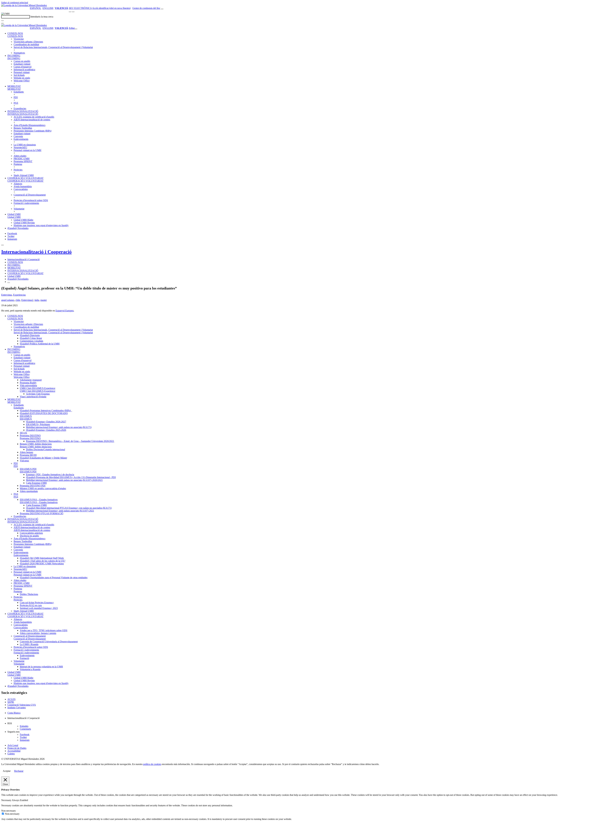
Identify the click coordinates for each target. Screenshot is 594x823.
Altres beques (26, 452)
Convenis (18, 136)
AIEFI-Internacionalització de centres (32, 119)
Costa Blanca (13, 713)
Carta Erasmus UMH (36, 483)
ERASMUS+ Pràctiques (38, 424)
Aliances (18, 183)
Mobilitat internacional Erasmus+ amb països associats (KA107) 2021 (60, 510)
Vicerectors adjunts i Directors (28, 41)
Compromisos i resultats (31, 341)
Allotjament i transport (31, 380)
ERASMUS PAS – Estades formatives (39, 499)
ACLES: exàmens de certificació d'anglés (34, 117)
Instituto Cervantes (16, 707)
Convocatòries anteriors (31, 533)
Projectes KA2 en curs (31, 605)
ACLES (11, 699)
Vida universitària (28, 385)
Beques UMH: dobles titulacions (36, 444)
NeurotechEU (20, 147)
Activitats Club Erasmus (38, 393)
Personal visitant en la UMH (27, 150)
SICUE (23, 432)
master (43, 300)
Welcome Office (22, 80)
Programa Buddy (28, 382)
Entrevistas (6, 295)
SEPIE (10, 702)
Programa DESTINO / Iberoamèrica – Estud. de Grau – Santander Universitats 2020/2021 (70, 441)
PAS (16, 103)
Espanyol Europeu (65, 310)
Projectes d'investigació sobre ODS (31, 200)
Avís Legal (12, 745)
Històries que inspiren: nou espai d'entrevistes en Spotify (41, 225)
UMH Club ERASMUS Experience (37, 388)
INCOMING (13, 55)
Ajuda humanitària (23, 186)
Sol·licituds (19, 75)
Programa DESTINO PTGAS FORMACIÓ (41, 513)
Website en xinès (22, 78)
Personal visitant (22, 72)
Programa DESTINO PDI (32, 485)
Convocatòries (21, 189)
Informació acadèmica (24, 69)
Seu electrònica (80, 8)
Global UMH (14, 214)
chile (17, 300)
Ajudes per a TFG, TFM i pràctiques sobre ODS (43, 630)
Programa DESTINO (30, 435)
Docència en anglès (29, 535)
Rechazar (18, 771)
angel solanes (7, 300)
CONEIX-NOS (15, 33)
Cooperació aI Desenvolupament (30, 194)
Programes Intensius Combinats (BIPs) (32, 130)
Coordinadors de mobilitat (26, 44)
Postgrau (18, 164)
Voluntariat (19, 208)
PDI (16, 97)
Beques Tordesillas (23, 128)
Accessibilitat (13, 751)
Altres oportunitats (29, 491)
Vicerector (19, 39)
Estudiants (19, 91)
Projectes (18, 169)
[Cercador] (70, 11)
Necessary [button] (6, 800)
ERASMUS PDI (28, 469)
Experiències (20, 108)
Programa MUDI (28, 455)
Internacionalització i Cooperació (36, 252)
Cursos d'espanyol (22, 66)
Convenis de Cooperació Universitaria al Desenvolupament (49, 641)
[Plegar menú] (76, 28)
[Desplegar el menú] (73, 11)
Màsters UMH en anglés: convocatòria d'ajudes (43, 488)
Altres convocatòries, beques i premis (38, 633)
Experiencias (19, 295)
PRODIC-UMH (22, 158)
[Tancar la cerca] (2, 23)
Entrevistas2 (27, 300)
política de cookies (152, 764)
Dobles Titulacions (29, 594)
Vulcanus (24, 460)
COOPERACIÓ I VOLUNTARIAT (25, 178)
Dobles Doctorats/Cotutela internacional (45, 449)
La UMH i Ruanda (29, 644)
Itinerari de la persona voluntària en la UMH (41, 666)
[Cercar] (2, 20)
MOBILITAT (14, 86)
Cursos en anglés (22, 61)
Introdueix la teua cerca (41, 16)
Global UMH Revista (24, 222)
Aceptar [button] (7, 771)
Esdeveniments (21, 139)
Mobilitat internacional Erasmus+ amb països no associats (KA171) (59, 427)
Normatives (19, 52)
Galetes (11, 753)
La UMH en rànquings (25, 144)
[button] (15, 36)
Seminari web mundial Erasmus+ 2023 (39, 608)
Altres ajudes (20, 155)
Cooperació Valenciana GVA (21, 704)
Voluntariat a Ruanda (30, 669)
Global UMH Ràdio (23, 220)
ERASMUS (26, 416)
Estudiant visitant (22, 64)
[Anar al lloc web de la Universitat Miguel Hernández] (24, 5)
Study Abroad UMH (24, 175)
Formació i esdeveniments (26, 203)
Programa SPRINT (23, 161)
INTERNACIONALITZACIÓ (22, 111)
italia (36, 300)
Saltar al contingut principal (14, 2)
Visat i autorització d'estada (33, 396)
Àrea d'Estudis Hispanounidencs (29, 125)
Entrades (24, 726)
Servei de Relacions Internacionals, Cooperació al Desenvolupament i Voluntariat (53, 47)
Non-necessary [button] (8, 810)
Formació (24, 658)
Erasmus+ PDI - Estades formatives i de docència (50, 474)
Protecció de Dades (16, 748)
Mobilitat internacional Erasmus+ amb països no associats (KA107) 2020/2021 (64, 480)
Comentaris (25, 729)
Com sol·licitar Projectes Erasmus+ (37, 602)
